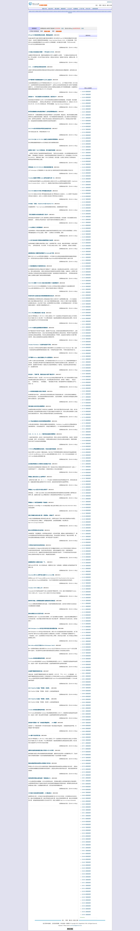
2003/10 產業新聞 (86, 888)
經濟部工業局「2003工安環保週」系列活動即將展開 (41, 150)
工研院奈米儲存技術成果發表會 (36, 545)
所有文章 (88, 8)
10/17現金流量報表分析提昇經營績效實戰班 (39, 421)
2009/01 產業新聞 (86, 705)
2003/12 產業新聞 (86, 882)
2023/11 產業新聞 (86, 187)
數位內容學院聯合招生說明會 (36, 530)
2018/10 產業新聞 (86, 365)
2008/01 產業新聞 (86, 740)
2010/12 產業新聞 (86, 638)
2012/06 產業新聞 (86, 586)
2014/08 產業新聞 (86, 510)
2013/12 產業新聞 (86, 533)
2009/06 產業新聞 (86, 690)
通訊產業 (57, 8)
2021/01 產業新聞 (86, 286)
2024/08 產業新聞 (86, 161)
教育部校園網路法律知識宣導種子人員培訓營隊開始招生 (43, 111)
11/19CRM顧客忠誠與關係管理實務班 (38, 327)
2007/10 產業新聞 (86, 748)
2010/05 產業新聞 (86, 658)
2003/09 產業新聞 (86, 891)
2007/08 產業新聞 (86, 754)
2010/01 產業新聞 (86, 670)
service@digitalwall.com (76, 925)
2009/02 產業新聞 (86, 702)
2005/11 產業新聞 (86, 815)
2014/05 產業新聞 (86, 519)
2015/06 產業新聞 (86, 481)
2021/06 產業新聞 (86, 272)
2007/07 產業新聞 (86, 757)
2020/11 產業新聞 (86, 292)
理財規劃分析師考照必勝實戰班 (36, 406)
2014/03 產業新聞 (86, 525)
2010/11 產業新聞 (86, 641)
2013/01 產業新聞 (86, 565)
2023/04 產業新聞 (86, 208)
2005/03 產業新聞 (86, 839)
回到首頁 (109, 2)
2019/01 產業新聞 (86, 356)
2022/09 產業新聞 (86, 228)
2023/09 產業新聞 (86, 193)
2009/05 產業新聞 (86, 693)
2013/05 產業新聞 (86, 554)
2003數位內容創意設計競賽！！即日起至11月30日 (41, 52)
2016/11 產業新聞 (86, 431)
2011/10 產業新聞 (86, 609)
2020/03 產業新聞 (86, 315)
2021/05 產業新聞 (86, 274)
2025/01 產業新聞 (86, 146)
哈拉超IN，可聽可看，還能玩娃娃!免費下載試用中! (41, 374)
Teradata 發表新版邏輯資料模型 (36, 658)
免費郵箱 (75, 8)
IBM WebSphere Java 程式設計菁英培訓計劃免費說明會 (42, 628)
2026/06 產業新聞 (86, 97)
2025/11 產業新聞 (86, 117)
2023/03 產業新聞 (86, 210)
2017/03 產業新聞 (86, 420)
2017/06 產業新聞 (86, 411)
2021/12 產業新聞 (86, 254)
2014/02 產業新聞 (86, 527)
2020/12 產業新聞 (86, 289)
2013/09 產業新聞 (86, 542)
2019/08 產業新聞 (86, 335)
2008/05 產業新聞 (86, 728)
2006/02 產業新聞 (86, 807)
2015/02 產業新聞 (86, 493)
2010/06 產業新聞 (86, 655)
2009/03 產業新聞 (86, 699)
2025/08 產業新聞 (86, 126)
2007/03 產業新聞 (86, 769)
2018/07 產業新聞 (86, 373)
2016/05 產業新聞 (86, 449)
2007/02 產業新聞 (86, 772)
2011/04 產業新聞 (86, 626)
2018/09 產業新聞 (86, 367)
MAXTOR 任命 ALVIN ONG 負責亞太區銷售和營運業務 (43, 139)
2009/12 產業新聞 (86, 673)
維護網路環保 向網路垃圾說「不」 (37, 562)
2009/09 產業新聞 (86, 682)
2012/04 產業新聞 (86, 591)
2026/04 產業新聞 (86, 103)
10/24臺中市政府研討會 (34, 735)
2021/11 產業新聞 (86, 257)
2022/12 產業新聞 (86, 219)
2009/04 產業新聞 (86, 696)
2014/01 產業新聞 (86, 530)
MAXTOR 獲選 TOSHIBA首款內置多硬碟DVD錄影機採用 (43, 283)
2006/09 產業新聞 (86, 786)
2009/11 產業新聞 (86, 676)
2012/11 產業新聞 (86, 571)
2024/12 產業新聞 (86, 149)
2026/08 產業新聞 (86, 91)
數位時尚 (50, 8)
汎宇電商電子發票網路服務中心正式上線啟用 (40, 79)
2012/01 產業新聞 (86, 600)
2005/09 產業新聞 (86, 821)
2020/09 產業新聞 (86, 298)
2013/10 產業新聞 (86, 539)
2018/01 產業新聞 (86, 391)
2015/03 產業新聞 (86, 490)
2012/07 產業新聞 (86, 583)
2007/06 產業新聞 (86, 760)
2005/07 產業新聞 (86, 827)
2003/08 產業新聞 (86, 894)
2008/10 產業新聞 (86, 714)
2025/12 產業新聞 (86, 114)
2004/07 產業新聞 (86, 862)
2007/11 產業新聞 (86, 746)
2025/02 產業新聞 (86, 144)
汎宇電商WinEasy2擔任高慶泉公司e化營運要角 (40, 357)
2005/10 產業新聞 (86, 818)
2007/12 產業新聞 (86, 743)
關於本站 (44, 8)
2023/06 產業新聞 (86, 202)
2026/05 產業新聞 (86, 100)
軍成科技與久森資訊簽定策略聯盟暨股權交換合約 (41, 295)
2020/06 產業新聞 (86, 306)
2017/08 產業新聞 (86, 405)
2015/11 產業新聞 (86, 466)
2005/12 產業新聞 (86, 812)
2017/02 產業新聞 (86, 423)
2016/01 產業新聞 (86, 461)
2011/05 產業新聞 (86, 623)
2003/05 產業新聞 (86, 903)
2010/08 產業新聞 (86, 650)
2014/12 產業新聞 (86, 498)
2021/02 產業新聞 (86, 283)
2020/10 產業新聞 (86, 295)
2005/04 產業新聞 (86, 836)
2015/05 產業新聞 (86, 484)
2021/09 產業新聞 (86, 263)
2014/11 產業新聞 (86, 501)
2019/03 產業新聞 (86, 350)
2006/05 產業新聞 (86, 798)
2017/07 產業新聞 (86, 408)
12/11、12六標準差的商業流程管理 (37, 66)
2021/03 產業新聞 (86, 280)
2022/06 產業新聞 (86, 237)
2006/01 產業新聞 (86, 810)
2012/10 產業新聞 (86, 574)
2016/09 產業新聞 (86, 437)
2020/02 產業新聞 (86, 318)
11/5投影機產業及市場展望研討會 (37, 266)
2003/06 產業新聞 (86, 900)
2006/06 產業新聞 (86, 795)
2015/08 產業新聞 (86, 475)
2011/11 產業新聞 (86, 606)
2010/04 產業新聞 (86, 661)
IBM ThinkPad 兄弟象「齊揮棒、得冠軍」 (39, 688)
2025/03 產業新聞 (86, 141)
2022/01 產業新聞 (86, 251)
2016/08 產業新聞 (86, 440)
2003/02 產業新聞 (86, 911)
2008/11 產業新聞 (86, 711)
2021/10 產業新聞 (86, 260)
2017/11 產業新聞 (86, 397)
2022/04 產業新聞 (86, 242)
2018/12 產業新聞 (86, 359)
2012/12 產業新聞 (86, 568)
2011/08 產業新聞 (86, 615)
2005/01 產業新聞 (86, 844)
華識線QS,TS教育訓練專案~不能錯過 (37, 502)
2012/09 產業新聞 (86, 577)
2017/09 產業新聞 (86, 402)
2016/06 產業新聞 (86, 446)
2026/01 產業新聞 (86, 112)
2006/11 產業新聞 (86, 780)
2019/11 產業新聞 (86, 327)
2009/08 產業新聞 (86, 684)
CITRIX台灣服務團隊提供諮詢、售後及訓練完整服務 (42, 449)
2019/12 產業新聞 (86, 324)
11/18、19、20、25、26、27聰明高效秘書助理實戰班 (41, 434)
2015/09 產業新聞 (86, 472)
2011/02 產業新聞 (86, 632)
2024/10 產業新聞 (86, 155)
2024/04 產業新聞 (86, 173)
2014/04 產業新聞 (86, 522)
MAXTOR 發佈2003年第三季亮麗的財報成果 (40, 190)
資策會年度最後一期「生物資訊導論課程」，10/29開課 (42, 722)
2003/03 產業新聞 (86, 908)
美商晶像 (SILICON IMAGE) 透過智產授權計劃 (40, 167)
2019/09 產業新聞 (86, 333)
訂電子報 (81, 8)
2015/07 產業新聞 (86, 478)
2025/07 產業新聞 (86, 129)
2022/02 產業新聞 (86, 248)
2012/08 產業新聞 (86, 580)
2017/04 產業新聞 (86, 417)
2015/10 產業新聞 (86, 469)
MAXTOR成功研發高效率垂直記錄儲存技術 (39, 128)
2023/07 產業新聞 (86, 199)
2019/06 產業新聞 (86, 341)
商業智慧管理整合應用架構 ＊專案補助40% (39, 778)
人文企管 (69, 8)
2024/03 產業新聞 (86, 176)
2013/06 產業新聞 (86, 551)
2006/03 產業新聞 (86, 804)
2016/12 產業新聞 (86, 429)
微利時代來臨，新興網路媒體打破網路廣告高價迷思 (41, 600)
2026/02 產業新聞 (86, 109)
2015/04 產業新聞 (86, 487)
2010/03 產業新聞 (86, 664)
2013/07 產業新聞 (86, 548)
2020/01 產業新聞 (86, 321)
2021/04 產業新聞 (86, 277)
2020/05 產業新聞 (86, 309)
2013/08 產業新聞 (86, 545)
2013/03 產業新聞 (86, 559)
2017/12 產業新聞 (86, 394)
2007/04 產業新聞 (86, 766)
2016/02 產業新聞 (86, 458)
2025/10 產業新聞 (86, 120)
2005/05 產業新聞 (86, 833)
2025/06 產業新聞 (86, 132)
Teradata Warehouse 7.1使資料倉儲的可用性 (39, 344)
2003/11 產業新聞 (86, 885)
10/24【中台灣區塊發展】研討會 (36, 312)
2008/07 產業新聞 (86, 722)
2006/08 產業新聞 (86, 789)
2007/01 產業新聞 (86, 775)
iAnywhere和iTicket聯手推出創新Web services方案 (41, 575)
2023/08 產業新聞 (86, 196)
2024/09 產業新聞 (86, 158)
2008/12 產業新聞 (86, 708)
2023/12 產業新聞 (86, 184)
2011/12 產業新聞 (86, 603)
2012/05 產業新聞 (86, 589)
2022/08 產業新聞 (86, 231)
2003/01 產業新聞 (86, 914)
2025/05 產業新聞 (86, 135)
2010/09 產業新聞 (86, 647)
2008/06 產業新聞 (86, 725)
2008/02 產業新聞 (86, 737)
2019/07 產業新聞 (86, 338)
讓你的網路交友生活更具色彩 (36, 613)
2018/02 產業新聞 (86, 388)
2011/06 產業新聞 (86, 620)
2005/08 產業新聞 (86, 824)
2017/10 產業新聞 (86, 399)
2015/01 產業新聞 (86, 495)
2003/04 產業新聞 (86, 905)
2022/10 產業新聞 (86, 225)
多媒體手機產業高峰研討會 (35, 671)
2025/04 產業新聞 (86, 138)
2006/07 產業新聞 (86, 792)
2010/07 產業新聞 (86, 652)
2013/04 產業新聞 (86, 557)
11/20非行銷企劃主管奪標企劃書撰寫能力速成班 (40, 240)
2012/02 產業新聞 (86, 597)
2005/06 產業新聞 (86, 830)
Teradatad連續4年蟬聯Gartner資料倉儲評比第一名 (41, 178)
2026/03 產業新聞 (86, 106)
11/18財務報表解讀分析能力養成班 (37, 391)
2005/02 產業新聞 (86, 842)
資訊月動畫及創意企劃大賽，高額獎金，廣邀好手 (41, 515)
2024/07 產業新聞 (86, 164)
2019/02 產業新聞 (86, 353)
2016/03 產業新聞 (86, 455)
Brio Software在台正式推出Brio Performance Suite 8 (41, 645)
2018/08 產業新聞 (86, 370)
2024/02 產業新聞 (86, 178)
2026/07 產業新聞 (86, 94)
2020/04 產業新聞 (86, 312)
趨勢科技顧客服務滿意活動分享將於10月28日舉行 (41, 750)
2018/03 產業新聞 (86, 385)
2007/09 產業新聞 (86, 751)
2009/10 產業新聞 (86, 679)
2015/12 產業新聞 (86, 463)
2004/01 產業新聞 (86, 879)
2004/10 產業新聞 (86, 853)
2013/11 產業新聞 (86, 536)
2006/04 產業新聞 (86, 801)
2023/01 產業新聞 (86, 216)
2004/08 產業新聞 (86, 859)
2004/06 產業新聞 (86, 865)
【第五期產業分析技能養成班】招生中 (38, 214)
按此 (62, 28)
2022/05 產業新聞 (86, 240)
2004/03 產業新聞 (86, 874)
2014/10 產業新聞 (86, 504)
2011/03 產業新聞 (86, 629)
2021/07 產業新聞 (86, 269)
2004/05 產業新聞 (86, 868)
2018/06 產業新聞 (86, 376)
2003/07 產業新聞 (86, 897)
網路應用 (63, 8)
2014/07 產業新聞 (86, 513)
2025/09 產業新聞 (86, 123)
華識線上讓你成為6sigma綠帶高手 (37, 476)
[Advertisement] (62, 20)
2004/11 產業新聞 (86, 850)
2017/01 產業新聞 (86, 426)
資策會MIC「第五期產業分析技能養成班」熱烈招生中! (42, 96)
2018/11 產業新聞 (86, 362)
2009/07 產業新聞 (86, 687)
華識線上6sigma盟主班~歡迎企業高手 (38, 489)
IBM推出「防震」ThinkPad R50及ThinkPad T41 (41, 203)
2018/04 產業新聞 (86, 382)
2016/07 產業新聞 (86, 443)
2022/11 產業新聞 (86, 222)
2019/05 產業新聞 (86, 344)
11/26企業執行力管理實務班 (35, 227)
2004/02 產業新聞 (86, 876)
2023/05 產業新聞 (86, 205)
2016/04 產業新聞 (86, 452)
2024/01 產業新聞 (86, 181)
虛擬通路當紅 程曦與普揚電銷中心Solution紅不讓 (41, 253)
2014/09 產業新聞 (86, 507)
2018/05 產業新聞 (86, 379)
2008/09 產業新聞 (86, 716)
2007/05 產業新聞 (86, 763)
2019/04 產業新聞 (86, 347)
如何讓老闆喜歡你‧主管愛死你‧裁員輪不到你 (39, 463)
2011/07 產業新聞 (86, 618)
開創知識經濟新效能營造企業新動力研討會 (39, 763)
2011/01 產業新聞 (86, 635)
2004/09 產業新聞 (86, 856)
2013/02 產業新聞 (86, 562)
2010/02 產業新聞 (86, 667)
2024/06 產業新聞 (86, 167)
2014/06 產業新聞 (86, 516)
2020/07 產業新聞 (86, 303)
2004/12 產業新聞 (86, 847)
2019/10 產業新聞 (86, 330)
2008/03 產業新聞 (86, 734)
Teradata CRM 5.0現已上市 (35, 587)
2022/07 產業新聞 (86, 234)
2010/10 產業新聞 (86, 644)
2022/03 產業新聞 (86, 245)
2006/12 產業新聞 (86, 778)
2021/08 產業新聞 (86, 266)
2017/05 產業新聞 (86, 414)
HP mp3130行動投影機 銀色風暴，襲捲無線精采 (40, 35)
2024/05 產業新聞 (86, 170)
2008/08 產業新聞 (86, 719)
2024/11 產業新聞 (86, 152)
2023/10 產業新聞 (86, 190)
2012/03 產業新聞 (86, 594)
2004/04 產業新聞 (86, 871)
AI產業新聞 (95, 8)
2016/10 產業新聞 (86, 434)
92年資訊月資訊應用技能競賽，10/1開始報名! (40, 793)
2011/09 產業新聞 (86, 612)
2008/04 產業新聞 (86, 731)
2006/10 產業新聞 (86, 783)
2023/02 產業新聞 (86, 213)
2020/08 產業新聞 (86, 301)
